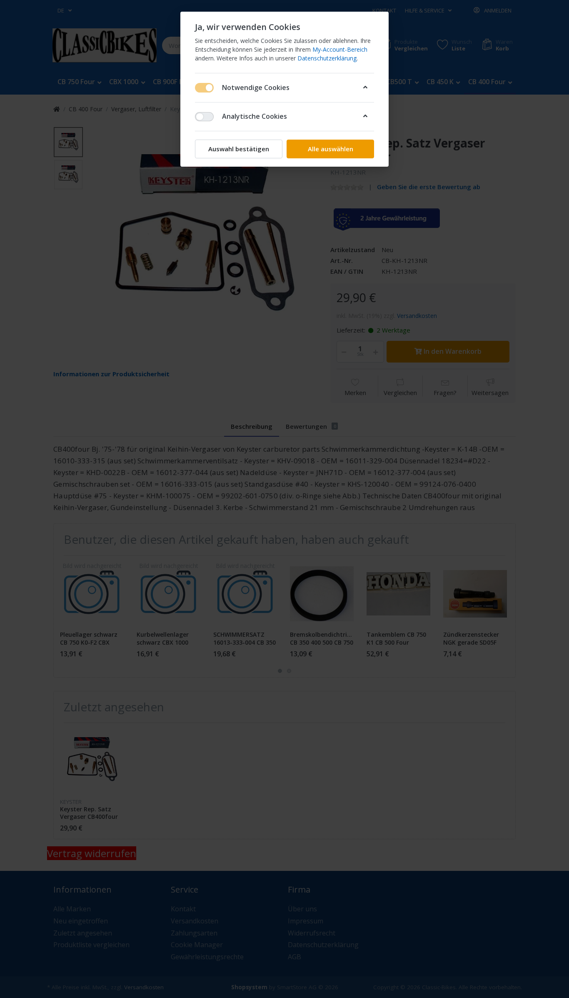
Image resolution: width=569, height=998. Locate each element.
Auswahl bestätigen (238, 149)
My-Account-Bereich (339, 49)
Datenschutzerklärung (327, 58)
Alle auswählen (330, 149)
